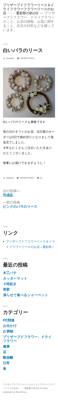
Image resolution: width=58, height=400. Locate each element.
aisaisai (10, 58)
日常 (6, 363)
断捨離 (8, 357)
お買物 (8, 331)
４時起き (10, 284)
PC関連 (8, 320)
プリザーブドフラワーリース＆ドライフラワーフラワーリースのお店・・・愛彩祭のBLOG (28, 9)
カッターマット (15, 278)
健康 (6, 346)
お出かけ (10, 326)
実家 (6, 289)
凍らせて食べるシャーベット (25, 295)
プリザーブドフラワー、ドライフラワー (27, 339)
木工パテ (10, 273)
